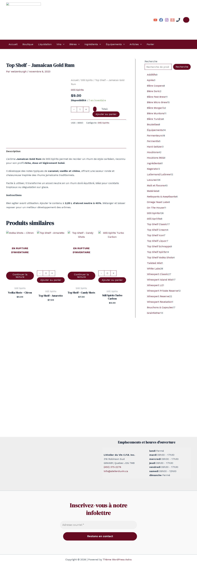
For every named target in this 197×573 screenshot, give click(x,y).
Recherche (151, 61)
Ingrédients (91, 44)
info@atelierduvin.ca (116, 471)
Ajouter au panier (106, 114)
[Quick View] (20, 268)
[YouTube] (155, 20)
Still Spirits (87, 80)
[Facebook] (161, 20)
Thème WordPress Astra (117, 559)
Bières (73, 44)
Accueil (13, 44)
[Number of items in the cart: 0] (186, 20)
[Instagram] (167, 20)
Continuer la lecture (20, 275)
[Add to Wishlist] (94, 109)
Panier (150, 44)
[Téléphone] (178, 20)
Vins (58, 44)
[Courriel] (172, 20)
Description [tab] (13, 151)
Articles (134, 44)
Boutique (27, 44)
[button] (62, 44)
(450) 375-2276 (112, 467)
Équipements (114, 44)
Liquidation (45, 44)
